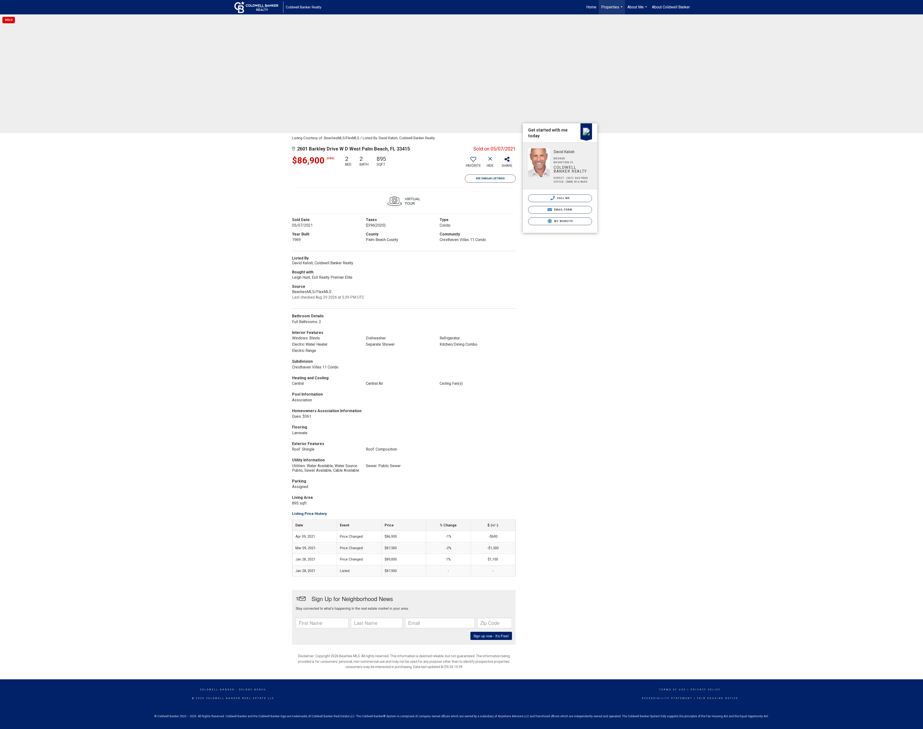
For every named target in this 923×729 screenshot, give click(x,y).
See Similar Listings (490, 178)
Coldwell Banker (217, 689)
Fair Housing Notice (717, 698)
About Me (637, 9)
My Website (563, 221)
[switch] (473, 163)
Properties (612, 9)
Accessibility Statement (667, 698)
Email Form (562, 209)
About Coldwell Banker (671, 7)
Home (591, 7)
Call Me (563, 198)
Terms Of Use (672, 689)
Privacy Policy (706, 689)
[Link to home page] (258, 7)
